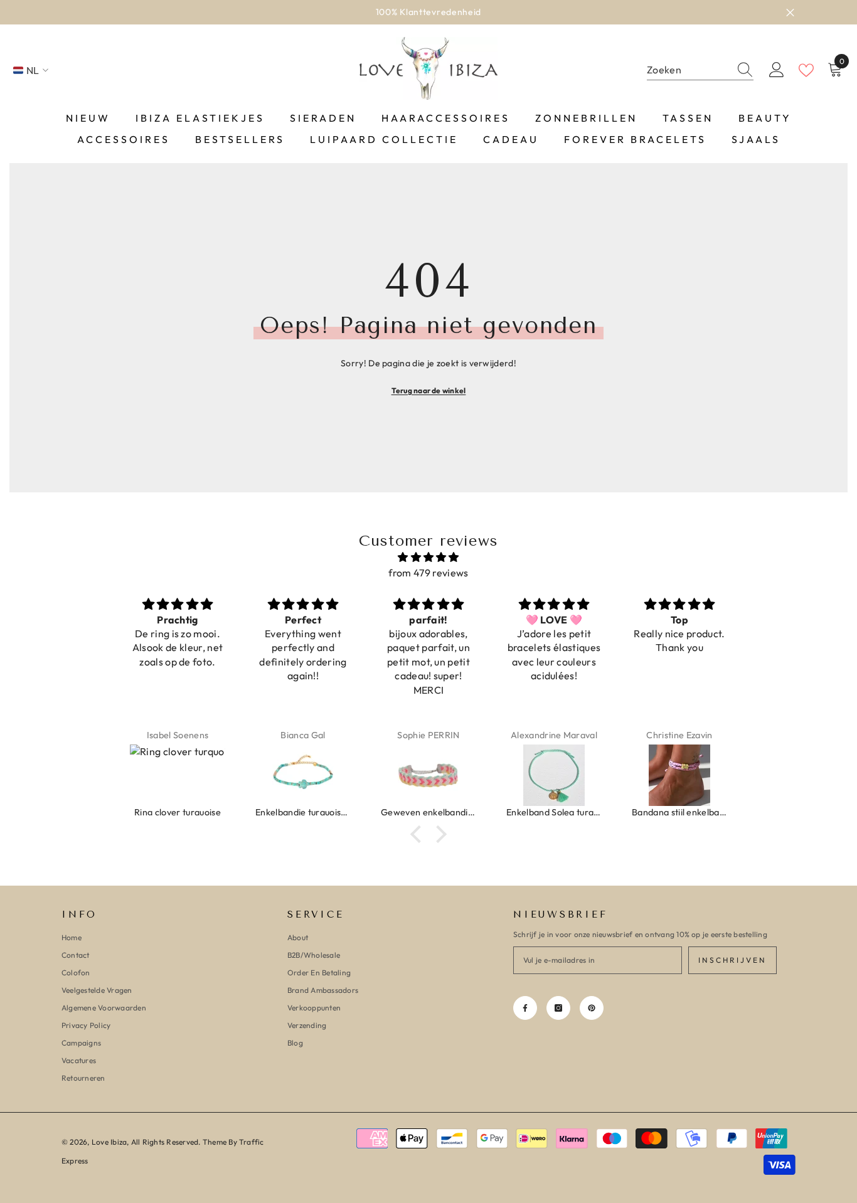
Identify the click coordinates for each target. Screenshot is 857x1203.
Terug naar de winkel (428, 390)
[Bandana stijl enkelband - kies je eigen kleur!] (679, 775)
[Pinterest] (592, 1008)
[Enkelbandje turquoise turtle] (303, 775)
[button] (419, 834)
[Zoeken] (700, 70)
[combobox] (688, 70)
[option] (428, 12)
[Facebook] (525, 1008)
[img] (428, 557)
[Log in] (776, 70)
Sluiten (790, 12)
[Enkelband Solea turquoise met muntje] (554, 775)
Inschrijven (732, 960)
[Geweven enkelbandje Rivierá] (428, 775)
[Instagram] (558, 1008)
